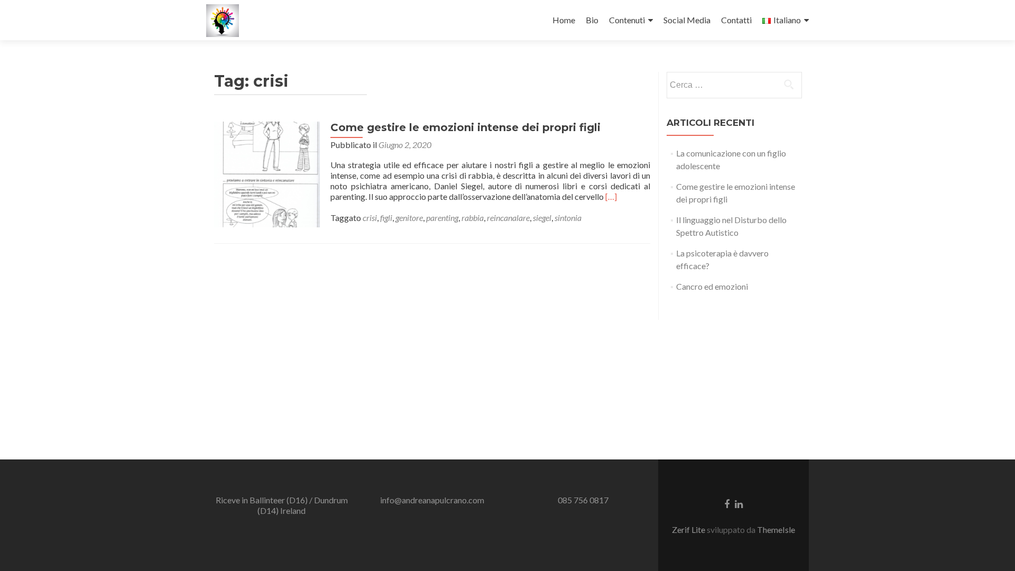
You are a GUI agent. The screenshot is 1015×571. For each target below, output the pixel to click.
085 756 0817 (583, 500)
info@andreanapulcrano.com (432, 500)
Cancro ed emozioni (712, 286)
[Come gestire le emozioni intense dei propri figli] (267, 173)
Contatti (736, 20)
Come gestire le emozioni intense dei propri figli (465, 127)
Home (563, 20)
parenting (442, 218)
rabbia (473, 218)
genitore (409, 218)
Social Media (686, 20)
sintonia (568, 218)
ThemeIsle (776, 529)
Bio (592, 20)
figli (386, 218)
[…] (611, 196)
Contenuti (627, 20)
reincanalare (508, 218)
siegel (542, 218)
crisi (370, 218)
